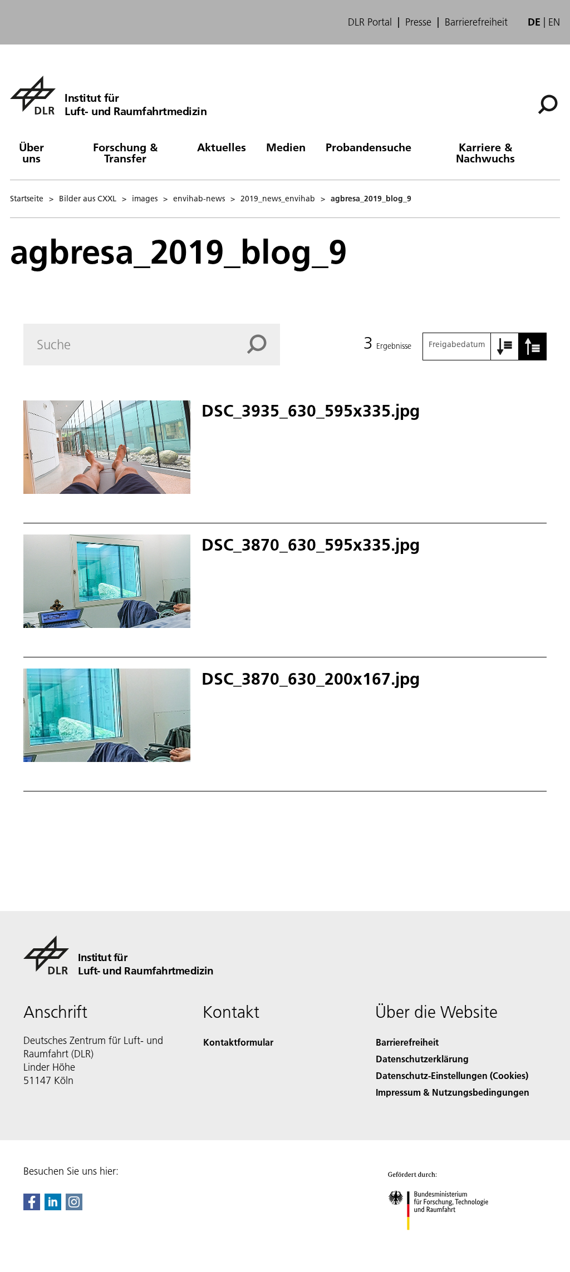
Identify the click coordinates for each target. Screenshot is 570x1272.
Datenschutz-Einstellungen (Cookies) (452, 1075)
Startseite (26, 198)
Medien (286, 147)
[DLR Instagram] (74, 1206)
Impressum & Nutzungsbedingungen (452, 1092)
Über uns (31, 152)
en (554, 22)
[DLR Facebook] (31, 1206)
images (145, 198)
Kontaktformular (238, 1042)
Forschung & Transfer (125, 152)
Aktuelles (221, 147)
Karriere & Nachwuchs (485, 152)
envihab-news (199, 198)
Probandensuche (368, 147)
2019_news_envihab (277, 198)
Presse (418, 22)
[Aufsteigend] (505, 346)
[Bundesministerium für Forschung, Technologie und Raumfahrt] (444, 1241)
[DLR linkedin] (53, 1206)
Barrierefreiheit (476, 22)
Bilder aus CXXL (87, 198)
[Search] (263, 344)
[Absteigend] (533, 346)
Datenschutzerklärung (422, 1059)
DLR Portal (370, 22)
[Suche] (549, 103)
